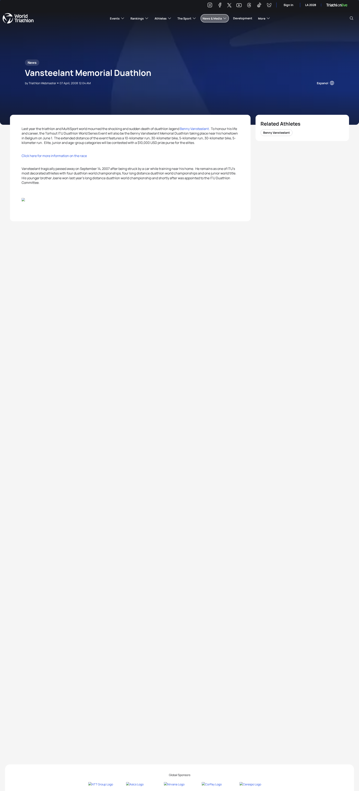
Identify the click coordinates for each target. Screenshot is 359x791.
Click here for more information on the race (54, 155)
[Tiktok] (259, 6)
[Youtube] (239, 5)
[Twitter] (229, 5)
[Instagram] (209, 6)
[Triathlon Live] (336, 5)
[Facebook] (219, 6)
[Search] (352, 18)
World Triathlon (18, 18)
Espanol (322, 83)
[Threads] (249, 6)
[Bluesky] (269, 6)
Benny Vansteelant (194, 128)
